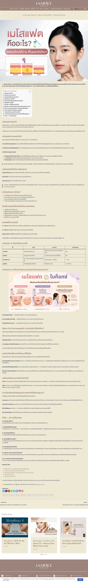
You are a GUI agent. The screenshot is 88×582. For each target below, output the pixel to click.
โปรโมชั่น (22, 9)
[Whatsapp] (11, 491)
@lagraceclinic (41, 484)
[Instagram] (19, 491)
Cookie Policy (66, 9)
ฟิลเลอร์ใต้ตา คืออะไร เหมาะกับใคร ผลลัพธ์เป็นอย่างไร (75, 504)
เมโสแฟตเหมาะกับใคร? (9, 99)
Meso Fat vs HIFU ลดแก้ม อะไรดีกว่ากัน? (15, 471)
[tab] (41, 554)
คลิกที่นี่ (14, 484)
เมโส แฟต (35, 495)
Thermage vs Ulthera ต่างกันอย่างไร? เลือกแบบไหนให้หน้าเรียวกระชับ (44, 543)
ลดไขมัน (17, 495)
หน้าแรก (12, 9)
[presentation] (15, 527)
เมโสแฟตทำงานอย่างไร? (10, 95)
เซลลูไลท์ (29, 495)
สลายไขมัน (23, 495)
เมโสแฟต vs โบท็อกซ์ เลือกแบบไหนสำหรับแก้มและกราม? (17, 106)
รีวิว (38, 9)
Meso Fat (5, 495)
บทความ (41, 9)
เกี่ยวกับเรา (27, 9)
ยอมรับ (80, 579)
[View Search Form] (85, 9)
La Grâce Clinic (7, 576)
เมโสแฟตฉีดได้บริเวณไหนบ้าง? (11, 97)
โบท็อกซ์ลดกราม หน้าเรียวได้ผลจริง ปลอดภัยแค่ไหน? (17, 469)
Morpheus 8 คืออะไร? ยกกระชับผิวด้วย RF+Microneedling (19, 472)
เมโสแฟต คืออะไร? (8, 93)
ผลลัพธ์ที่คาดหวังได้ (8, 103)
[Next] (84, 535)
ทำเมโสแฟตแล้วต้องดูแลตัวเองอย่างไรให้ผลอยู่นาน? (17, 114)
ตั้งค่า (8, 580)
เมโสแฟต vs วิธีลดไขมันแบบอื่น (11, 104)
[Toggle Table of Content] (29, 91)
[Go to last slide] (4, 535)
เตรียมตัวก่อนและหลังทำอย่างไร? (12, 112)
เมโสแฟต (41, 495)
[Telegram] (14, 491)
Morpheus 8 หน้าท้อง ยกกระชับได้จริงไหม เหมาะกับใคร (13, 504)
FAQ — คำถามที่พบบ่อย (10, 116)
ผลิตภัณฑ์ (33, 9)
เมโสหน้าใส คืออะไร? (9, 474)
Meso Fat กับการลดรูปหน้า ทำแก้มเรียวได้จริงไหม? (16, 108)
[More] (22, 491)
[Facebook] (3, 491)
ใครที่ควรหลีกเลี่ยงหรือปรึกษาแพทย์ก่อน (13, 101)
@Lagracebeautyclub (61, 576)
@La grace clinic (77, 575)
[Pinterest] (9, 491)
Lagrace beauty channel (45, 576)
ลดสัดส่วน (11, 495)
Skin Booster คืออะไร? (10, 476)
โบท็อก (46, 495)
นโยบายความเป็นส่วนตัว (56, 9)
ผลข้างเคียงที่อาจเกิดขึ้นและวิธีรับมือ (13, 110)
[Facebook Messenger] (17, 491)
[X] (6, 491)
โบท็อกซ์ (51, 495)
